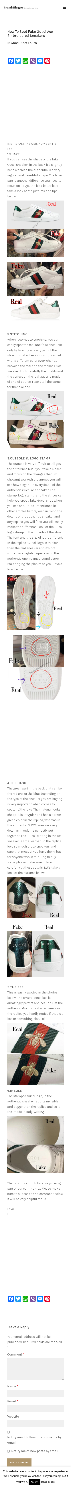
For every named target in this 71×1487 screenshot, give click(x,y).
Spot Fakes (29, 43)
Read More (48, 1482)
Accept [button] (34, 1482)
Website (13, 1416)
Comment (15, 1354)
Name (12, 1386)
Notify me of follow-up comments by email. (34, 1440)
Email (12, 1401)
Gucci (15, 43)
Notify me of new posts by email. (35, 1451)
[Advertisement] (35, 103)
